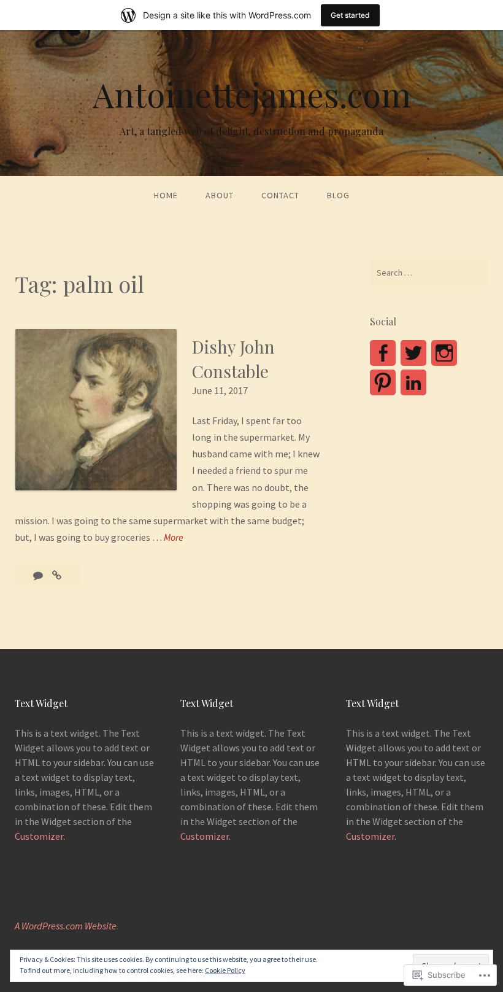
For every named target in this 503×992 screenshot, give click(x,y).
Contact (280, 195)
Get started (350, 15)
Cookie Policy (225, 970)
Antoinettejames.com (252, 94)
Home (166, 195)
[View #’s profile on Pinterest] (383, 382)
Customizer (39, 836)
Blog (338, 195)
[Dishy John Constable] (56, 575)
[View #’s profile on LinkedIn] (413, 382)
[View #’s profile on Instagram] (444, 353)
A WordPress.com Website (66, 926)
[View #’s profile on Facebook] (383, 353)
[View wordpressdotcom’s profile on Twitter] (413, 353)
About (219, 195)
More (173, 538)
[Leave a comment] (38, 575)
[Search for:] (429, 272)
